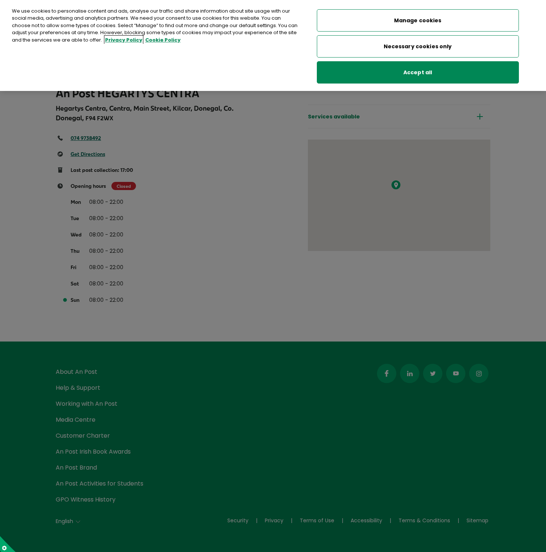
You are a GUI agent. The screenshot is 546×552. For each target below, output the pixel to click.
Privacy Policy (123, 39)
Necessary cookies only (418, 46)
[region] (273, 45)
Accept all (417, 72)
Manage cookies (418, 20)
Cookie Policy (163, 39)
